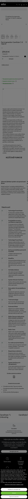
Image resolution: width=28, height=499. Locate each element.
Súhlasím (14, 493)
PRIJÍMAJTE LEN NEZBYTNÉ (14, 489)
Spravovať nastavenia (14, 496)
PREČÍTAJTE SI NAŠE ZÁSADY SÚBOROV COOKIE (14, 484)
